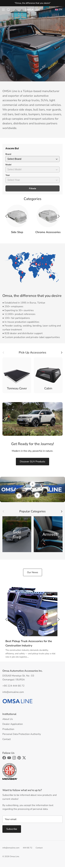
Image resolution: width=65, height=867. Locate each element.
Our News (32, 572)
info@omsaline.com (10, 847)
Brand (8, 154)
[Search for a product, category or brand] (10, 9)
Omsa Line (14, 856)
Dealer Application (12, 724)
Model (8, 164)
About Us (7, 719)
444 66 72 (27, 847)
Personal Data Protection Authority (21, 734)
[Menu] (3, 9)
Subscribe (11, 829)
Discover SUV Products (32, 461)
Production (8, 729)
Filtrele (32, 188)
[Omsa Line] (32, 9)
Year (7, 175)
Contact (6, 739)
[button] (58, 216)
